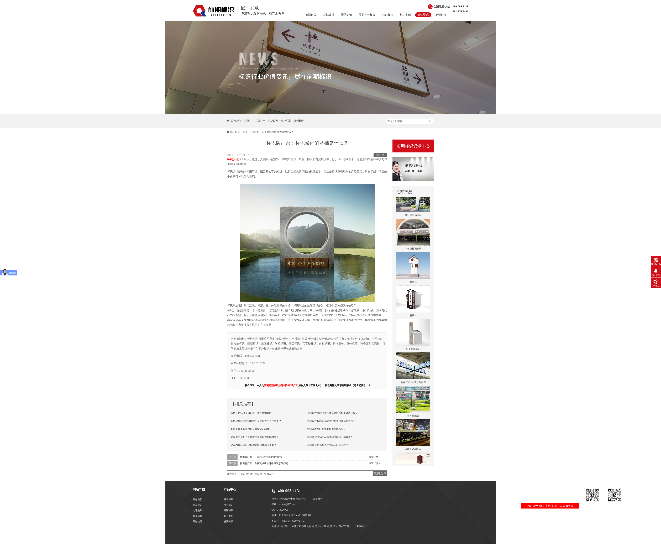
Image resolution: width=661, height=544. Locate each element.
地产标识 (228, 505)
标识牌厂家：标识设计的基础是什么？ (272, 132)
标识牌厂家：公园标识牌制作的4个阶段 (261, 457)
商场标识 (228, 499)
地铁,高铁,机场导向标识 (413, 372)
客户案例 (228, 516)
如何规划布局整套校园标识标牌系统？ (327, 445)
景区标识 (346, 14)
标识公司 (273, 120)
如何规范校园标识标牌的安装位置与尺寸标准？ (256, 421)
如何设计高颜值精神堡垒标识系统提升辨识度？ (332, 413)
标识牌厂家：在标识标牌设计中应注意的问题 (264, 463)
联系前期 (197, 516)
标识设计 (328, 14)
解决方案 (228, 521)
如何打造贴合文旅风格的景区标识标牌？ (252, 413)
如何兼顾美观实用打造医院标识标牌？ (251, 429)
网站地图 (197, 521)
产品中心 (230, 489)
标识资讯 (423, 14)
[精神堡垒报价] (330, 112)
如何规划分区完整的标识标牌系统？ (326, 429)
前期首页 (310, 14)
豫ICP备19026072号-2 (293, 521)
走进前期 (441, 14)
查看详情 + (374, 457)
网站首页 (197, 499)
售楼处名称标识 (413, 439)
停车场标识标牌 (413, 239)
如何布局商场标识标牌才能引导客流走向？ (253, 445)
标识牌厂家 (247, 474)
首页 (246, 132)
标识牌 (258, 474)
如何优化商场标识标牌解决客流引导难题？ (330, 437)
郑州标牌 (299, 120)
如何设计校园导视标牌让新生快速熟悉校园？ (331, 421)
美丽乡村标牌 (367, 14)
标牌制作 (260, 120)
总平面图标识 (413, 339)
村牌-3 (413, 272)
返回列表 (380, 155)
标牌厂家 (286, 120)
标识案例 (405, 14)
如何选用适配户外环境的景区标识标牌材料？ (255, 437)
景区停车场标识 (413, 205)
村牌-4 (413, 305)
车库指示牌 (413, 406)
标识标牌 (387, 14)
